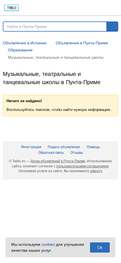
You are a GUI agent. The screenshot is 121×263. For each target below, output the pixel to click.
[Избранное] (73, 7)
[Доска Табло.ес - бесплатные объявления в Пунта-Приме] (33, 8)
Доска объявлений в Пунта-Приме (57, 161)
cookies (48, 244)
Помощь (93, 147)
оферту (96, 171)
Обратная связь (51, 153)
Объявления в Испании (24, 43)
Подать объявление (64, 147)
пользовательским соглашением (82, 166)
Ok (99, 247)
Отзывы (76, 153)
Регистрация (31, 147)
